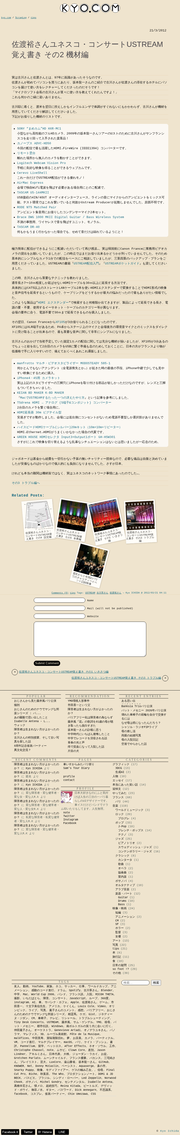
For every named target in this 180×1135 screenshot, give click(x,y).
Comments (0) (60, 593)
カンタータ (125, 860)
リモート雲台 (26, 153)
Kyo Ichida (169, 1131)
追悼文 (116, 789)
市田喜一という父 (79, 705)
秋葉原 (44, 1074)
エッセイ (118, 780)
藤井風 (66, 1022)
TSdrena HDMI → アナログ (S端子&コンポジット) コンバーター (64, 402)
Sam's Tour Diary (76, 768)
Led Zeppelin (91, 1078)
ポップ (119, 822)
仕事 (82, 986)
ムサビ (61, 1050)
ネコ (58, 986)
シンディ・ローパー (65, 1078)
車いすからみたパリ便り (78, 764)
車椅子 (42, 1018)
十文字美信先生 (35, 1006)
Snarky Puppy (24, 1070)
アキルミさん (37, 1054)
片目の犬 (73, 751)
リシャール (68, 1018)
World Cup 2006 (42, 994)
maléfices (21, 1038)
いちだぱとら (31, 998)
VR (15, 1042)
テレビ (54, 1018)
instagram (21, 1002)
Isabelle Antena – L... (32, 721)
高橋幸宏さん (22, 1086)
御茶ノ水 (37, 1090)
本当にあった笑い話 (125, 784)
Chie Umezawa (78, 1094)
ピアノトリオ (126, 843)
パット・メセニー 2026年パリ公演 (143, 710)
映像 (40, 1070)
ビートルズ (90, 1086)
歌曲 (121, 864)
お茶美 (77, 1038)
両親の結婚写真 (131, 735)
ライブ (33, 1010)
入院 (89, 994)
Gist (92, 1014)
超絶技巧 (51, 1086)
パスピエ (29, 1078)
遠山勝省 (69, 1062)
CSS (93, 1094)
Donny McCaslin (46, 1066)
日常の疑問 (119, 965)
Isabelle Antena (100, 1082)
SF (117, 924)
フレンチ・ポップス (130, 830)
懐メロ (38, 1086)
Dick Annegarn (85, 1090)
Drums (122, 901)
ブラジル (44, 1078)
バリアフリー (95, 1010)
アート (116, 940)
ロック (119, 814)
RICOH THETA (104, 994)
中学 (17, 994)
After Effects (75, 1046)
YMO (98, 1022)
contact (69, 780)
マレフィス (30, 1034)
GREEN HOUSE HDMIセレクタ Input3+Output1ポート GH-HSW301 (66, 437)
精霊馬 (72, 1014)
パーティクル (104, 1038)
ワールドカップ (98, 986)
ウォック (19, 725)
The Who (58, 1074)
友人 (17, 986)
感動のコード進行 (42, 990)
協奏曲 (122, 872)
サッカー (70, 986)
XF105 (60, 322)
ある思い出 (128, 701)
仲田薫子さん (22, 1030)
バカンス (95, 1058)
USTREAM (90, 593)
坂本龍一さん (87, 1062)
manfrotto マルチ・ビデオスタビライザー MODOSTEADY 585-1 (63, 363)
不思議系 (105, 1090)
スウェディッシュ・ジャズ (135, 847)
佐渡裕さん (115, 593)
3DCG (118, 768)
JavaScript (77, 998)
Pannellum (27, 1046)
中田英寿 (37, 1038)
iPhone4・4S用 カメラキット (38, 378)
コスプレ (36, 1094)
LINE (62, 1132)
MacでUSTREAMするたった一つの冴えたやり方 (52, 398)
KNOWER (19, 1066)
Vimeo (102, 1006)
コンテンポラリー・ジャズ (135, 851)
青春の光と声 (76, 742)
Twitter (69, 816)
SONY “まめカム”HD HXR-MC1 (39, 128)
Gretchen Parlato (27, 1058)
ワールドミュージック (129, 810)
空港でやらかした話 (134, 744)
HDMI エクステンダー (53, 302)
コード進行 (28, 1042)
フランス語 (76, 994)
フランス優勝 (77, 1058)
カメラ (89, 1038)
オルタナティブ (125, 885)
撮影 (17, 998)
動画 (26, 986)
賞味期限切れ (55, 1038)
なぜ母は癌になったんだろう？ (141, 723)
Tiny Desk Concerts (29, 1022)
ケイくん (69, 1006)
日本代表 (54, 1054)
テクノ (122, 834)
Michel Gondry (50, 1082)
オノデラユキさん (95, 1030)
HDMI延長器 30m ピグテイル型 (39, 412)
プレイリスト (28, 1062)
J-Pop (122, 826)
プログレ (123, 818)
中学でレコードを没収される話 (87, 738)
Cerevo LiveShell (32, 173)
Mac (25, 994)
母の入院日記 (129, 740)
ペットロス (54, 1046)
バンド (61, 994)
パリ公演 (136, 706)
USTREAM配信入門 (86, 263)
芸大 (43, 1062)
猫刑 (17, 705)
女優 (118, 936)
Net (29, 1066)
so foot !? (120, 969)
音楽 (115, 806)
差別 (91, 1050)
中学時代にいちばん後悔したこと (89, 734)
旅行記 (116, 957)
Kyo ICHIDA (34, 768)
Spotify (74, 990)
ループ (93, 998)
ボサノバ (121, 881)
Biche (33, 1074)
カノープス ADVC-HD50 (34, 143)
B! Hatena (45, 1132)
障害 (46, 998)
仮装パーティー (55, 1094)
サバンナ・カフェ (56, 1002)
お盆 (104, 1054)
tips (72, 593)
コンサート (59, 998)
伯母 (100, 1070)
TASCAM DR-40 (28, 227)
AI (33, 1002)
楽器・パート (123, 893)
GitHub (104, 1062)
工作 (112, 1046)
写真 (115, 945)
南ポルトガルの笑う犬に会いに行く (88, 1026)
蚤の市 (101, 1066)
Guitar (123, 897)
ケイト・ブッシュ (95, 1042)
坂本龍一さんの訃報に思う (84, 730)
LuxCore (55, 1062)
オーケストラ (42, 1030)
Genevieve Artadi (67, 1030)
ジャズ (119, 839)
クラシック (122, 855)
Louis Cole (86, 1006)
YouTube (37, 986)
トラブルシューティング (94, 1018)
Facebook (69, 823)
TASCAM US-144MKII (33, 192)
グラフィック (120, 764)
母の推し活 (128, 731)
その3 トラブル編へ (26, 483)
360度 (105, 998)
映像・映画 (119, 908)
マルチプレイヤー (49, 1042)
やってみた (119, 793)
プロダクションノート (81, 1074)
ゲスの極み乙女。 (83, 1070)
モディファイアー (57, 1070)
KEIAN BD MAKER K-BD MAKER (40, 393)
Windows (57, 1026)
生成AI (119, 772)
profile (69, 776)
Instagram (70, 819)
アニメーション (125, 917)
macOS (68, 1042)
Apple (75, 1002)
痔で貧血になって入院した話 (86, 747)
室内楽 (122, 877)
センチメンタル (74, 1082)
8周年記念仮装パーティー (30, 746)
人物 (115, 776)
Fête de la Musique (84, 1034)
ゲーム (103, 1002)
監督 (118, 932)
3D (42, 1034)
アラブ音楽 (122, 889)
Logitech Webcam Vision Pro (41, 163)
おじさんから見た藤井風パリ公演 (35, 701)
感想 (80, 1010)
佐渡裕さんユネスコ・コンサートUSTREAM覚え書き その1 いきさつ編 (61, 672)
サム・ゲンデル (83, 1022)
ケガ (82, 1014)
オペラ (122, 868)
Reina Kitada (70, 1086)
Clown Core (76, 1050)
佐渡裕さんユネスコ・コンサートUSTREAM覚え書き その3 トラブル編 (118, 678)
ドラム (61, 990)
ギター (50, 1090)
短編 (118, 912)
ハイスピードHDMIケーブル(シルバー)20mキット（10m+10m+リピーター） (69, 427)
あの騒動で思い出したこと (31, 717)
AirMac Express (30, 183)
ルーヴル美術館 (57, 1034)
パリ (118, 801)
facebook (20, 1094)
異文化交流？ (22, 750)
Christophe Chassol (29, 1050)
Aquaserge (86, 1066)
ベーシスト (69, 1066)
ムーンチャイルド (55, 1058)
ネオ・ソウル (97, 1046)
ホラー (119, 928)
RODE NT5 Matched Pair (36, 207)
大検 (66, 1054)
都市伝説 (42, 1026)
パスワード (65, 1090)
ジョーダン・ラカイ (85, 1054)
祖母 (107, 1022)
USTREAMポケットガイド (122, 263)
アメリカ (54, 1006)
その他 (116, 973)
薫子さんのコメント (62, 1010)
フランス (118, 797)
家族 (49, 986)
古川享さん (102, 593)
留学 (41, 1046)
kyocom (90, 8)
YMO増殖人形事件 (79, 701)
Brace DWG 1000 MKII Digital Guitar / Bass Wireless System (70, 217)
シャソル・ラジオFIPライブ (140, 727)
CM (117, 920)
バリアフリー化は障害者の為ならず (90, 717)
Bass (121, 904)
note (66, 812)
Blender (106, 990)
